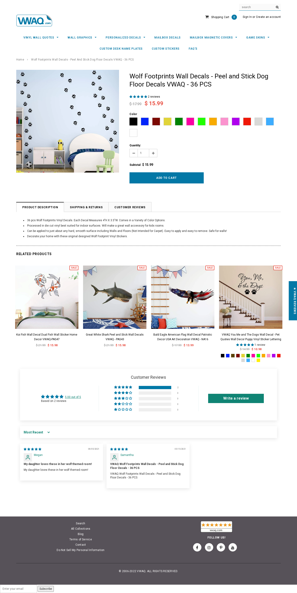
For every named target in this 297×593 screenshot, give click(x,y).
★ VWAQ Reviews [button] (294, 300)
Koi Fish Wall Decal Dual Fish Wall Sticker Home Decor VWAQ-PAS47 (46, 337)
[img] (32, 449)
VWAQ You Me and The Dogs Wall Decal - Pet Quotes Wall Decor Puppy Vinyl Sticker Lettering (250, 337)
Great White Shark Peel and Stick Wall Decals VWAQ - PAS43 (115, 337)
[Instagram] (209, 547)
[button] (138, 96)
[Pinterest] (221, 547)
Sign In (247, 17)
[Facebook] (197, 547)
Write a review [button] (236, 398)
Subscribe (45, 588)
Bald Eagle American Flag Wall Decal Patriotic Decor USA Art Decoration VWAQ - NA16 (182, 337)
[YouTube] (233, 547)
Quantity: (135, 145)
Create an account (268, 17)
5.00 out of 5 (73, 397)
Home (20, 59)
